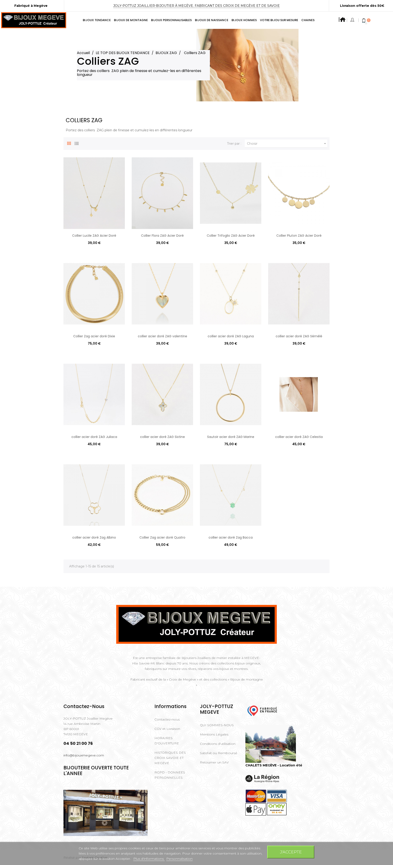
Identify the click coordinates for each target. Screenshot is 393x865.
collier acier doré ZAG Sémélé (299, 336)
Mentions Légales (214, 734)
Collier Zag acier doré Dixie (94, 336)
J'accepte (291, 852)
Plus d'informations (149, 859)
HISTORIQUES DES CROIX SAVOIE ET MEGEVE (170, 758)
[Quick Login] (352, 20)
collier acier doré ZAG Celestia (299, 437)
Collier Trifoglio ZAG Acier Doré (231, 235)
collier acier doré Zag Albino (94, 537)
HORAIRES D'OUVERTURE (166, 740)
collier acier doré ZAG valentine (162, 336)
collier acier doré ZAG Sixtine (162, 437)
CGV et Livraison (167, 729)
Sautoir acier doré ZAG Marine (230, 437)
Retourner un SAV (214, 762)
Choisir (287, 143)
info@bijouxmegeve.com (83, 755)
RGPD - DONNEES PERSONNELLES (169, 775)
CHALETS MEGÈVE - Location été (273, 765)
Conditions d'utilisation (217, 744)
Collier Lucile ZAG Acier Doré (94, 235)
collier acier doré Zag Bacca (231, 537)
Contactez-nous (167, 719)
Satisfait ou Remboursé (218, 753)
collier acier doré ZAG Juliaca (94, 437)
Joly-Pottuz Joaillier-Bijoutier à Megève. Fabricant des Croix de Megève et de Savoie (196, 6)
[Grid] (69, 142)
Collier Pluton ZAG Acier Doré (299, 235)
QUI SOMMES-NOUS (217, 725)
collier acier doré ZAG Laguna (231, 336)
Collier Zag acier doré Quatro (162, 537)
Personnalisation (179, 859)
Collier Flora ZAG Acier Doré (162, 235)
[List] (76, 142)
